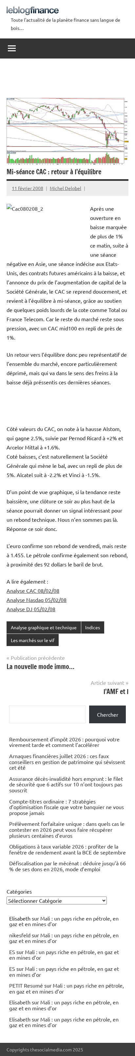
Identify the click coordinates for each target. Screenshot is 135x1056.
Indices (92, 627)
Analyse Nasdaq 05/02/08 (37, 599)
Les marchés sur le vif (32, 640)
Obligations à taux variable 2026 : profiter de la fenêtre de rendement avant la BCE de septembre (67, 849)
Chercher (107, 714)
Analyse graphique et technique (44, 627)
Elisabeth (19, 1002)
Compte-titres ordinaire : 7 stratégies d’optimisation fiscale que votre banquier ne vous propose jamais (66, 807)
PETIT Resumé (26, 985)
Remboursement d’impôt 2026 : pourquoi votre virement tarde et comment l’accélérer (64, 742)
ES (12, 951)
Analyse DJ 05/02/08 (31, 609)
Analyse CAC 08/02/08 (33, 590)
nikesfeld (19, 935)
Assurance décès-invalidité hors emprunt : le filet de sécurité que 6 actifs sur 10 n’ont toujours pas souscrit (66, 784)
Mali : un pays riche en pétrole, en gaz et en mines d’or (64, 921)
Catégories (19, 891)
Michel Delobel (65, 188)
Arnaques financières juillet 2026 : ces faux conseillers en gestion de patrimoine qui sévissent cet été (67, 762)
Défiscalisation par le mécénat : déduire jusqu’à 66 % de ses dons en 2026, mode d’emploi (67, 866)
